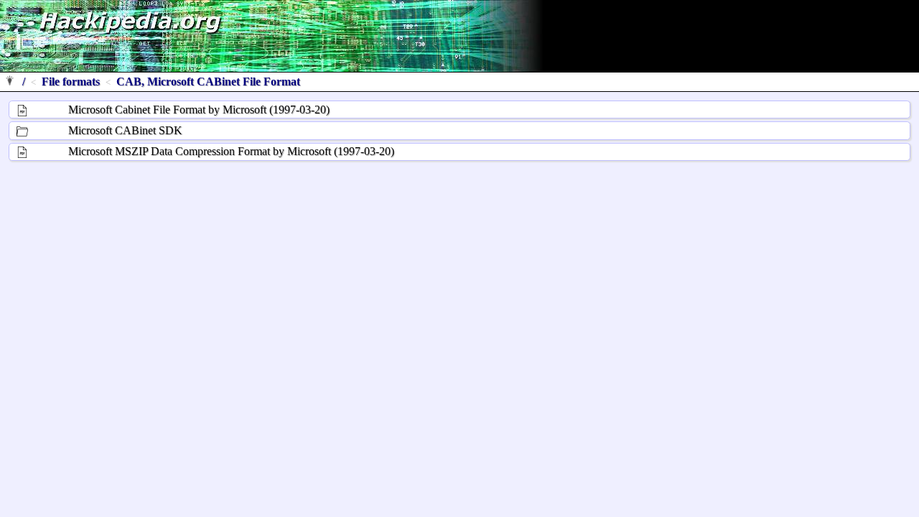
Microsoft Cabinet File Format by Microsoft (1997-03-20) (199, 109)
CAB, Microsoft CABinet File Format (208, 81)
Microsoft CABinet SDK (125, 130)
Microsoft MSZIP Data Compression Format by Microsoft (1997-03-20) (231, 151)
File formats (71, 81)
